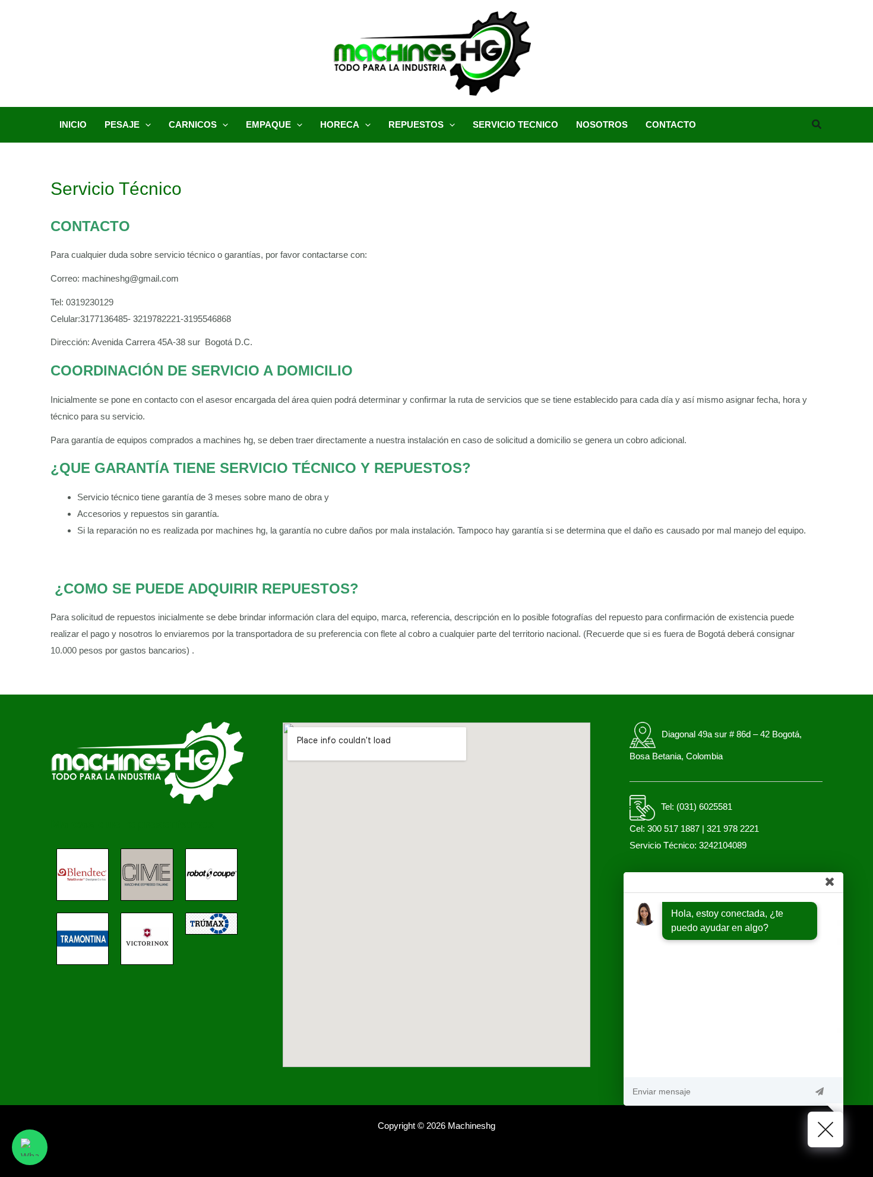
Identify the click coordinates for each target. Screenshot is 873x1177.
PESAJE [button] (122, 124)
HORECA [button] (339, 124)
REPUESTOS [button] (416, 124)
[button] (145, 125)
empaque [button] (268, 124)
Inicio (73, 124)
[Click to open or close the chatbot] (825, 1129)
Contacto (671, 124)
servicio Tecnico (515, 124)
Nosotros (602, 124)
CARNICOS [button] (193, 124)
